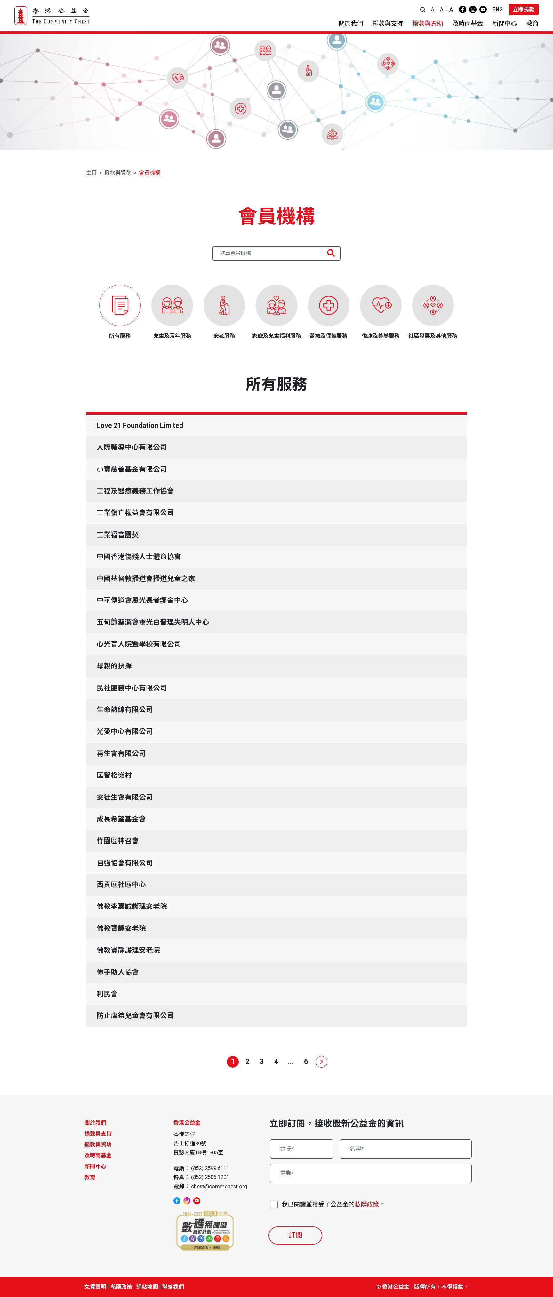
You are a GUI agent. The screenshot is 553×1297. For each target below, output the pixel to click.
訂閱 (295, 1235)
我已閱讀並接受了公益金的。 (333, 1204)
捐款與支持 (98, 1133)
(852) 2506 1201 (210, 1177)
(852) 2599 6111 (210, 1168)
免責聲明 (95, 1287)
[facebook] (462, 9)
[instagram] (473, 9)
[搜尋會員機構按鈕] (330, 253)
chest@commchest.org (219, 1186)
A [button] (432, 9)
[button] (422, 9)
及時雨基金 (98, 1155)
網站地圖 (147, 1287)
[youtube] (483, 9)
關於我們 (95, 1123)
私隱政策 (367, 1204)
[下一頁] (320, 1062)
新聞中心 (95, 1166)
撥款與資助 (118, 172)
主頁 (91, 172)
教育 (89, 1177)
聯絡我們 (173, 1287)
